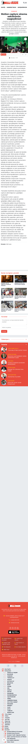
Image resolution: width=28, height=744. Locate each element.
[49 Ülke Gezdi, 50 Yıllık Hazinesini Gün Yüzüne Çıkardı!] (21, 291)
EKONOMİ (10, 674)
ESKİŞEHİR (14, 11)
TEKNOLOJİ (10, 677)
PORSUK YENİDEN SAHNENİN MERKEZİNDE (16, 363)
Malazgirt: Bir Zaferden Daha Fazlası (15, 370)
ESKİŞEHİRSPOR (22, 7)
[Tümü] (26, 339)
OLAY (9, 707)
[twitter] (15, 666)
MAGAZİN (10, 703)
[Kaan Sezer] (4, 382)
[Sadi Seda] (4, 362)
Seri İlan (7, 719)
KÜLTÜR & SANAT (12, 702)
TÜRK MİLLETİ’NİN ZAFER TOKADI (17, 350)
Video (6, 716)
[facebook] (8, 666)
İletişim (7, 728)
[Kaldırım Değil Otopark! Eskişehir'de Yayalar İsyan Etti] (7, 304)
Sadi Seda (10, 361)
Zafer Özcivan (12, 354)
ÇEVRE (9, 686)
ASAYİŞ (3, 7)
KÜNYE (24, 654)
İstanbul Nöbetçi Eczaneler (6, 639)
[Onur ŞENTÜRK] (4, 375)
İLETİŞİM (19, 654)
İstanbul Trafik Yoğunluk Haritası (6, 643)
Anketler (7, 724)
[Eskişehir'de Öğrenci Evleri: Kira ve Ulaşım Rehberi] (21, 304)
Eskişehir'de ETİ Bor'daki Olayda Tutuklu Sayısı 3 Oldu (7, 297)
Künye (6, 726)
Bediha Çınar (11, 367)
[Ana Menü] (26, 2)
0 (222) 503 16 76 (15, 620)
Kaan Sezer (11, 380)
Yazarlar (7, 717)
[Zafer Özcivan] (4, 356)
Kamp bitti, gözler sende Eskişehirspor (14, 383)
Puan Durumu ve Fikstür (19, 643)
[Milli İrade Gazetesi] (9, 2)
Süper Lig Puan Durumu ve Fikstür (16, 736)
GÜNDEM (9, 676)
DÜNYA (9, 690)
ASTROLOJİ (10, 681)
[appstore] (14, 632)
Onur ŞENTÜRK (12, 374)
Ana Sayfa (8, 669)
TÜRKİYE (9, 710)
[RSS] (18, 628)
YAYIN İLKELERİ (21, 656)
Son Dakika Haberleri (21, 646)
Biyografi (7, 722)
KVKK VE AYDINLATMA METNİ (9, 656)
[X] (13, 628)
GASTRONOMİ (11, 696)
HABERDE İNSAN (11, 7)
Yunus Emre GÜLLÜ (13, 348)
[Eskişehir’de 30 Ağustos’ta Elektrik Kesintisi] (7, 278)
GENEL (9, 698)
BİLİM (8, 684)
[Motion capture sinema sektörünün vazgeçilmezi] (14, 44)
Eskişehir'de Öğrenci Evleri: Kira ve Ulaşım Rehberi (20, 310)
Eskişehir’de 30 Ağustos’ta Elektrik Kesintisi (6, 284)
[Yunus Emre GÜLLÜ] (4, 349)
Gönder (4, 331)
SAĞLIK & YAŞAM (12, 672)
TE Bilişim (17, 661)
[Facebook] (10, 628)
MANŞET (9, 705)
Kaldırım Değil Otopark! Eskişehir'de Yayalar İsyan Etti (7, 310)
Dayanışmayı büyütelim (14, 376)
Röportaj (7, 721)
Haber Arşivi (6, 649)
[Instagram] (15, 628)
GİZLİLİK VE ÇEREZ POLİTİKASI (9, 654)
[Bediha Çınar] (4, 369)
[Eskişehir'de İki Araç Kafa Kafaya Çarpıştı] (21, 278)
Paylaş (4, 54)
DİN (8, 688)
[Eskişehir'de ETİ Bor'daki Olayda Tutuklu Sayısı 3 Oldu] (7, 291)
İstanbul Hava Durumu (19, 639)
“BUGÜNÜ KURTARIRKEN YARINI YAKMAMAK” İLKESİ (17, 357)
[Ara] (24, 2)
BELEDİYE (10, 683)
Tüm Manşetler (7, 646)
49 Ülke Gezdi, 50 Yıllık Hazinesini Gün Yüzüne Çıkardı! (20, 297)
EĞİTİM (9, 691)
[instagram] (22, 666)
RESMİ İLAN (14, 657)
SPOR (8, 709)
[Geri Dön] (4, 740)
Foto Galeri (8, 714)
